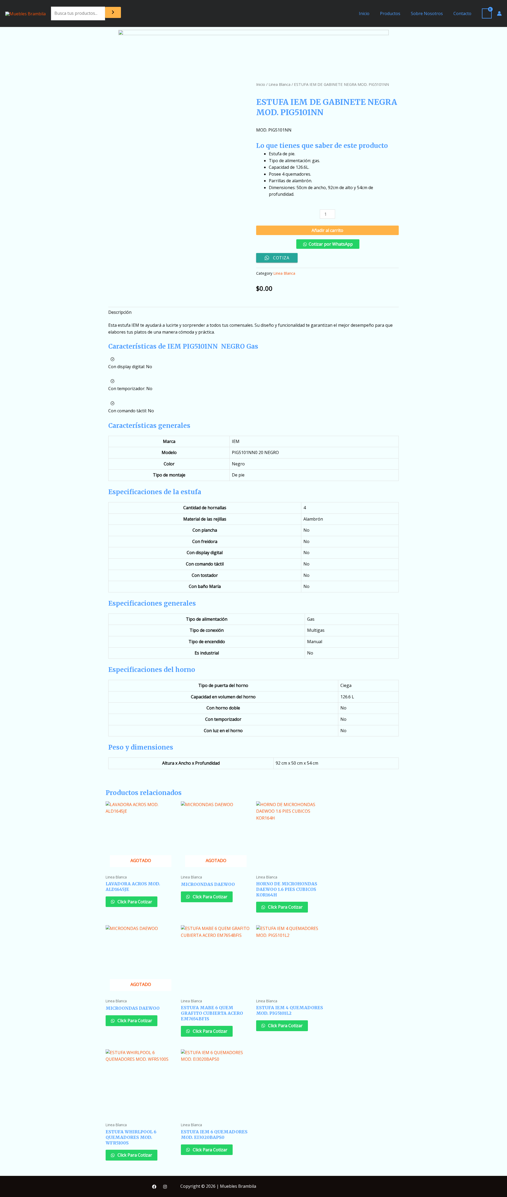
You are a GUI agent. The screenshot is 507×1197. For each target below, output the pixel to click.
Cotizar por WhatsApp (331, 244)
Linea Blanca (279, 84)
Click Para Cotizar (134, 902)
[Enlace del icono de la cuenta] (499, 13)
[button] (327, 246)
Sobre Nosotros (427, 13)
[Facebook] (154, 1187)
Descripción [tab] (120, 312)
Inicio (364, 13)
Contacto (462, 13)
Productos (390, 13)
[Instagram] (165, 1187)
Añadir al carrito (327, 230)
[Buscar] (113, 12)
